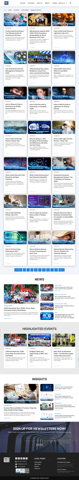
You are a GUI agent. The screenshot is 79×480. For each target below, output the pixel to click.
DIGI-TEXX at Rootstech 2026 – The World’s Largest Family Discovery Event (63, 354)
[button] (26, 3)
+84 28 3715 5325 (21, 461)
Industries (31, 3)
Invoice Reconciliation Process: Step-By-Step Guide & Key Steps (20, 409)
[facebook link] (27, 458)
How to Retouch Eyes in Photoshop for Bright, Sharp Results (13, 106)
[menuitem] (72, 3)
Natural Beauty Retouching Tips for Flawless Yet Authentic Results (63, 251)
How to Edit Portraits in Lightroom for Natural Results (62, 106)
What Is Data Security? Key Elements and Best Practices (15, 177)
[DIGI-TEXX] (7, 3)
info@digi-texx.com (22, 464)
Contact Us (61, 3)
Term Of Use (37, 464)
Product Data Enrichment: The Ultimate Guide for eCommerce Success (14, 33)
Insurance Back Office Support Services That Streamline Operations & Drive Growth (65, 406)
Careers (54, 3)
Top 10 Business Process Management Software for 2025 (14, 71)
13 (48, 269)
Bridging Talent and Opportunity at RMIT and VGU (38, 354)
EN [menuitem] (70, 3)
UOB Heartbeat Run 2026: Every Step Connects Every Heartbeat (19, 309)
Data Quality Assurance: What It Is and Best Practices (62, 71)
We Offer (22, 3)
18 (56, 269)
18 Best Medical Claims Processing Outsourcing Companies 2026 (64, 416)
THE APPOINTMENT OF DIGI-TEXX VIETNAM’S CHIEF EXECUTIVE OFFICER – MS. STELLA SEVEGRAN (64, 316)
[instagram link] (16, 458)
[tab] (5, 10)
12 (43, 269)
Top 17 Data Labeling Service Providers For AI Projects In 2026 (64, 397)
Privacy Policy (37, 462)
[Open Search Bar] (67, 3)
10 (35, 269)
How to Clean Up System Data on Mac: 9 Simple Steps (38, 215)
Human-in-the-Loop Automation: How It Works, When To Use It (64, 387)
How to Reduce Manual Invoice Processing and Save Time (38, 251)
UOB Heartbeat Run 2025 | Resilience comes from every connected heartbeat (39, 71)
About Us (39, 3)
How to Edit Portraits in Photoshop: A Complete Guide (38, 106)
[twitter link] (19, 458)
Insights (47, 3)
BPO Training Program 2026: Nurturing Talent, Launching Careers (65, 297)
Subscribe (39, 445)
